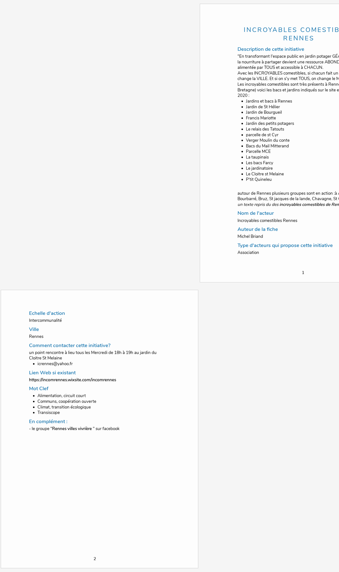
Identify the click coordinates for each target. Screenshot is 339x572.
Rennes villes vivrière (72, 429)
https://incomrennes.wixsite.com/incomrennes (72, 380)
